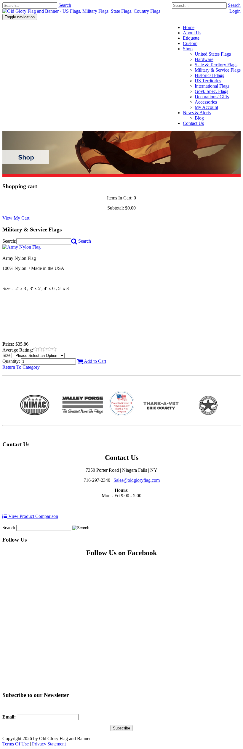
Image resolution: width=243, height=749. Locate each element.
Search (234, 5)
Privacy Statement (49, 743)
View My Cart (15, 217)
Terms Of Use (15, 743)
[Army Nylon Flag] (21, 246)
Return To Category (21, 367)
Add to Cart (94, 361)
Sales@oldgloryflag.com (136, 480)
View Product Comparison (32, 516)
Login (235, 11)
